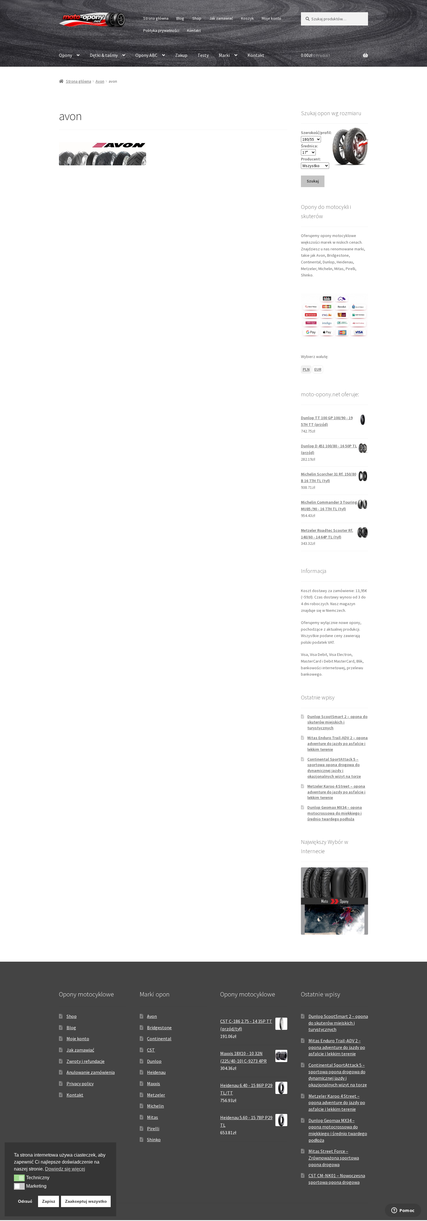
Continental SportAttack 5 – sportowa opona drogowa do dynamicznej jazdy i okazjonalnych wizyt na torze (334, 768)
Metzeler (156, 1095)
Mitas (152, 1117)
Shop (196, 18)
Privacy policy (80, 1083)
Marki (224, 55)
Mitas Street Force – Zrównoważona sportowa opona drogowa (333, 1157)
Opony (65, 55)
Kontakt (194, 30)
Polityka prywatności (161, 30)
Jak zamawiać (221, 18)
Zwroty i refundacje (86, 1061)
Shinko (154, 1139)
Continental (159, 1038)
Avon (100, 81)
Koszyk (247, 18)
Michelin (155, 1106)
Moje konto (271, 18)
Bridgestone (159, 1027)
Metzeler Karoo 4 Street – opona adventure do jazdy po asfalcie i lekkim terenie (336, 792)
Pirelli (153, 1128)
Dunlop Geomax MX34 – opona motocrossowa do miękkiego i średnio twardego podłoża (334, 813)
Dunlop (154, 1061)
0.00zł (315, 55)
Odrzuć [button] (25, 1201)
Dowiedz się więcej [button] (65, 1168)
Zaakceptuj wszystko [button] (86, 1201)
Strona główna (155, 18)
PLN (306, 369)
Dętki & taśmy (104, 55)
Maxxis (153, 1083)
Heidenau (156, 1072)
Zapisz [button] (48, 1201)
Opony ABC (146, 55)
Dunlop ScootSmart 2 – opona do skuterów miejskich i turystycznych (337, 722)
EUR (317, 369)
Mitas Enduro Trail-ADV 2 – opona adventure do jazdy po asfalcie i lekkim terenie (337, 743)
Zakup (181, 55)
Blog (180, 18)
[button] (19, 1178)
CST (151, 1050)
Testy (203, 55)
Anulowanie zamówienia (91, 1072)
